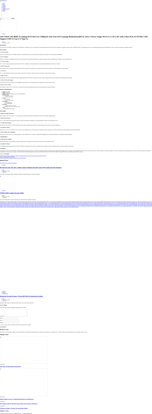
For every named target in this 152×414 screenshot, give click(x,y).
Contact (3, 7)
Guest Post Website (6, 8)
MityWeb (30, 413)
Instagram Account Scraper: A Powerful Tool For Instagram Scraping (21, 296)
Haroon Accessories (34, 155)
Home (3, 3)
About (3, 4)
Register (3, 9)
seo (45, 155)
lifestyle (43, 155)
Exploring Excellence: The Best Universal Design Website (14, 408)
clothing (8, 155)
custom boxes (12, 155)
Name (1, 318)
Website (1, 322)
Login (3, 11)
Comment (2, 316)
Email (1, 320)
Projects (3, 6)
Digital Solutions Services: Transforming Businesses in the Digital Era (17, 399)
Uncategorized (5, 293)
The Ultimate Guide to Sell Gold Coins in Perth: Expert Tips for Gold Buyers (18, 403)
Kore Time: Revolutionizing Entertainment (10, 366)
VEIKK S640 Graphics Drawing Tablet (12, 193)
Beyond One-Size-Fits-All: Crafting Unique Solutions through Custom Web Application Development (31, 167)
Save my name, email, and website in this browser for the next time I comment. (16, 324)
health (40, 155)
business (4, 155)
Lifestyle (4, 5)
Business (4, 291)
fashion (17, 155)
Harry (3, 41)
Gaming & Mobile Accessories (24, 155)
